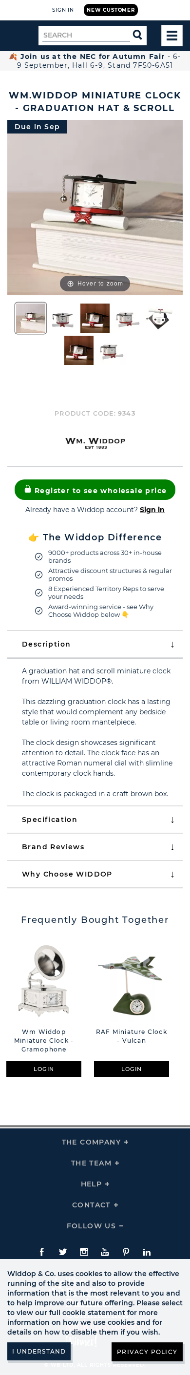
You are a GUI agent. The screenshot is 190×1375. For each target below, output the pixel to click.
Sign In (63, 10)
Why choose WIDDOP (67, 874)
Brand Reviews (53, 846)
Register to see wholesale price (99, 490)
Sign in (152, 509)
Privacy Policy (147, 1352)
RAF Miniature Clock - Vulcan (131, 1036)
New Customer (111, 10)
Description (46, 644)
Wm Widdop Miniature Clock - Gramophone (44, 1040)
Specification (49, 819)
